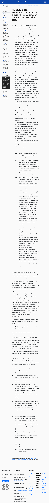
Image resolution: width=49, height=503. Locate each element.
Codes (43, 473)
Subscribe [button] (5, 481)
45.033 (6, 35)
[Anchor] (16, 149)
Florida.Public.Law (23, 2)
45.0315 (5, 97)
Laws (43, 481)
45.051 (6, 65)
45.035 (5, 43)
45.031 (6, 19)
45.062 (6, 82)
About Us (31, 479)
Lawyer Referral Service (19, 480)
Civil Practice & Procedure (15, 5)
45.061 (5, 74)
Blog (30, 477)
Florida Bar (18, 473)
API (30, 481)
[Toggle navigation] (45, 2)
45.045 (6, 54)
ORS (45, 483)
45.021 (6, 14)
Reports (31, 486)
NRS (43, 479)
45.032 (6, 25)
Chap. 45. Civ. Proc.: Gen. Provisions (30, 5)
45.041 (5, 48)
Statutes (7, 5)
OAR (43, 483)
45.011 (5, 10)
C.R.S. (43, 475)
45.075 (5, 91)
